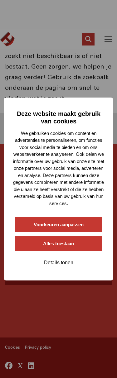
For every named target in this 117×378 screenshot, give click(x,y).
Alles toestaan (58, 243)
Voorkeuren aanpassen (59, 224)
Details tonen (58, 262)
